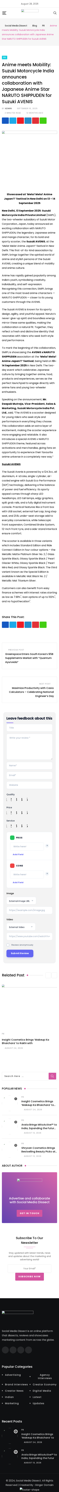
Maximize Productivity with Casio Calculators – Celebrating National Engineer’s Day (31, 692)
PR (3, 1033)
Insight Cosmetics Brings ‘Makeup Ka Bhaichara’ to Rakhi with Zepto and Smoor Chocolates (37, 1107)
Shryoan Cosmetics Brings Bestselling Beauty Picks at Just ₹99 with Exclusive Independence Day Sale (38, 1153)
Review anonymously (22, 944)
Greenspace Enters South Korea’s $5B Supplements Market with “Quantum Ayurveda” (29, 658)
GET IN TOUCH (29, 1213)
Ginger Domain (44, 1485)
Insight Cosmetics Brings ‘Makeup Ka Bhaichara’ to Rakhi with (25, 1041)
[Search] (55, 13)
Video (9, 919)
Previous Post (16, 649)
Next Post (45, 683)
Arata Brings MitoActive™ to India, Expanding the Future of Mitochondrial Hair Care (39, 1128)
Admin (8, 108)
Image (10, 893)
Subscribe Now (29, 1276)
